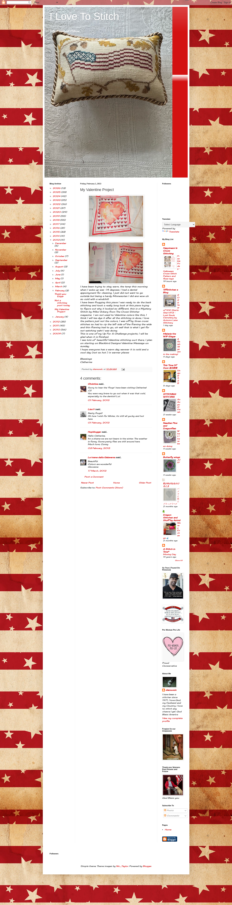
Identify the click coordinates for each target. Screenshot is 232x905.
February (60, 290)
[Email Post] (123, 369)
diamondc (171, 690)
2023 (57, 200)
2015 (56, 232)
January (59, 316)
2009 (57, 333)
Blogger (147, 866)
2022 (57, 204)
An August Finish (178, 405)
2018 (56, 220)
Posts (170, 810)
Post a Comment (93, 476)
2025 (57, 192)
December (60, 243)
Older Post (145, 482)
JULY (178, 461)
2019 (56, 216)
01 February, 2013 (98, 400)
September (61, 260)
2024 (57, 196)
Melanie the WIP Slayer (169, 335)
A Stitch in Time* (169, 550)
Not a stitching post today (62, 303)
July (57, 270)
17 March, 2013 (97, 471)
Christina (93, 384)
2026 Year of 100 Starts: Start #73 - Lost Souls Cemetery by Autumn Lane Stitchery (171, 309)
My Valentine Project (62, 310)
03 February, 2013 (99, 448)
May (58, 278)
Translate (174, 231)
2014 (56, 236)
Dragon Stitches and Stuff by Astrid (171, 518)
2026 (57, 188)
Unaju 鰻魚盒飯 (178, 376)
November (60, 249)
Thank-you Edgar (60, 295)
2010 (57, 329)
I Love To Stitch (84, 16)
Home (116, 482)
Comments (172, 815)
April (58, 282)
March (59, 286)
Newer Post (87, 482)
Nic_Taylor (122, 866)
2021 (56, 208)
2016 (56, 228)
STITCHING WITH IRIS (169, 395)
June (58, 274)
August (59, 266)
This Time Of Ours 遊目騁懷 (170, 366)
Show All (179, 560)
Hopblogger (94, 432)
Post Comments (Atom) (109, 487)
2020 (57, 212)
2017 (56, 224)
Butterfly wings (171, 457)
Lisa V (91, 409)
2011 (56, 325)
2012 (56, 321)
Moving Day (169, 554)
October (60, 256)
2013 (56, 240)
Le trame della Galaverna (101, 457)
